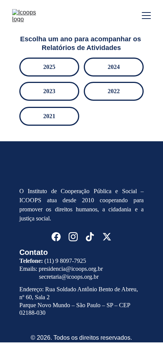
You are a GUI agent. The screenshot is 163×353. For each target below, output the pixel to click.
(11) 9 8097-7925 (65, 261)
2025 (49, 67)
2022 (114, 91)
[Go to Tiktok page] (89, 236)
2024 (114, 67)
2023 (49, 91)
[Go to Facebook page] (56, 236)
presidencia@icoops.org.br (71, 269)
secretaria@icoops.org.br (69, 276)
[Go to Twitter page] (106, 236)
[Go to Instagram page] (73, 236)
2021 (49, 116)
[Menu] (146, 15)
